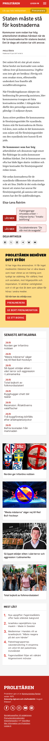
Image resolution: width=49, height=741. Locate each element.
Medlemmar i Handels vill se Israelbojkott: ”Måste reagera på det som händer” (23, 634)
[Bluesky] (29, 242)
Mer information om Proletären (17, 723)
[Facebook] (5, 242)
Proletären (8, 50)
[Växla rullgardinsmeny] (44, 3)
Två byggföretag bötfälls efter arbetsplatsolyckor (18, 418)
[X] (11, 242)
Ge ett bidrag (15, 317)
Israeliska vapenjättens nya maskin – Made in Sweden (22, 624)
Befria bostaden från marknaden (16, 430)
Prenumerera (38, 10)
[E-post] (35, 242)
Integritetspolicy (11, 721)
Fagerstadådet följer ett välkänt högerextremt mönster (24, 657)
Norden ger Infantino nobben (19, 474)
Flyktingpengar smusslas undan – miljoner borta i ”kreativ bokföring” (31, 215)
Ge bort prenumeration (22, 310)
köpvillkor (26, 721)
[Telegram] (23, 242)
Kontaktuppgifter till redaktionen (18, 715)
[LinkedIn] (17, 242)
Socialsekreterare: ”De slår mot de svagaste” (30, 229)
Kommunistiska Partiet (31, 694)
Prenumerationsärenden (14, 718)
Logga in (34, 3)
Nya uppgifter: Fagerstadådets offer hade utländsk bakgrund (24, 616)
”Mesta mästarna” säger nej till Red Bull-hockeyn (18, 358)
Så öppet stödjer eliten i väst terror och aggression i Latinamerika (19, 371)
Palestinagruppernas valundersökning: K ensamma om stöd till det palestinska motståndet (23, 646)
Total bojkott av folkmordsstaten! (14, 384)
